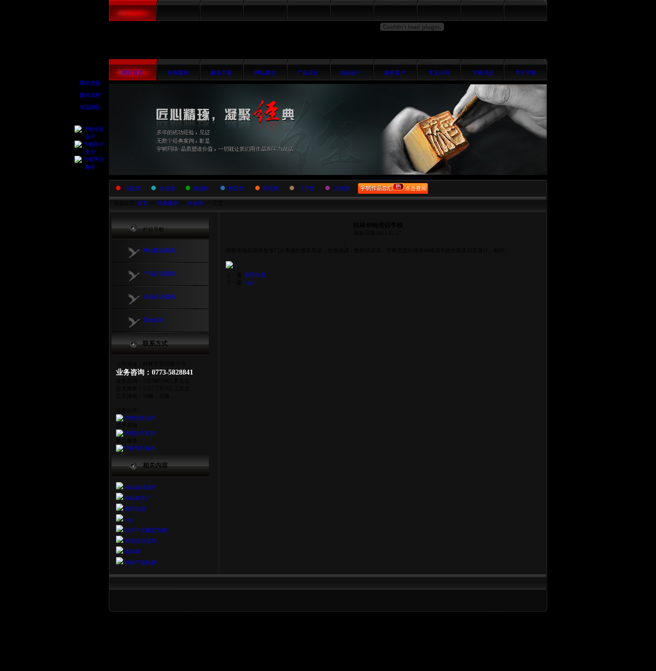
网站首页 (132, 73)
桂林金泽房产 (140, 487)
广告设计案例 (159, 274)
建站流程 (90, 95)
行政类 (133, 188)
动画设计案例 (159, 297)
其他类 (342, 188)
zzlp (128, 520)
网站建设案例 (159, 250)
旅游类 (201, 188)
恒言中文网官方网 (145, 530)
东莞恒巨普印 (140, 541)
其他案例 (153, 320)
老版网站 (90, 107)
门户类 (307, 188)
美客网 (132, 552)
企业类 (167, 188)
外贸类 (271, 188)
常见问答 (439, 73)
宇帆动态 (483, 73)
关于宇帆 (525, 73)
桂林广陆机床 (140, 562)
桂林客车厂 (137, 498)
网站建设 (265, 73)
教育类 (236, 188)
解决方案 (221, 73)
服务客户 (395, 73)
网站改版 (90, 83)
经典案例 (178, 73)
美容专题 (134, 509)
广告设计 (308, 73)
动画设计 (350, 73)
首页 (142, 203)
